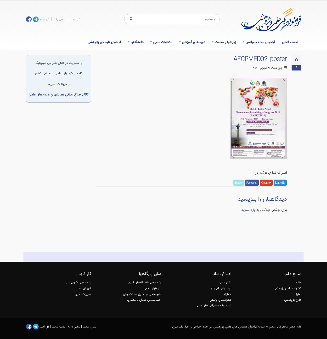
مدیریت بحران (83, 294)
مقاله (298, 282)
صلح (298, 294)
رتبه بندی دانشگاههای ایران (144, 282)
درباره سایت (89, 326)
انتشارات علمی (162, 42)
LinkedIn (280, 182)
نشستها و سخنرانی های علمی (213, 305)
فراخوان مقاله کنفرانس (260, 42)
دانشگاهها (137, 42)
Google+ (266, 182)
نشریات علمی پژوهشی (287, 288)
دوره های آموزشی (193, 42)
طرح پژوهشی (292, 300)
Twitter (238, 182)
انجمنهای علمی (152, 288)
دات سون (177, 326)
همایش (226, 294)
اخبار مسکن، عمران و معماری (144, 300)
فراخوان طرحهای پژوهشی (104, 42)
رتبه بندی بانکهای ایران (78, 282)
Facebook (251, 182)
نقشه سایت (59, 326)
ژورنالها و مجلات (225, 42)
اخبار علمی (225, 282)
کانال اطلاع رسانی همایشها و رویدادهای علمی (58, 95)
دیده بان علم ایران (220, 288)
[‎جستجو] (130, 19)
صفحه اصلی (290, 42)
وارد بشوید (248, 210)
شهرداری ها (84, 288)
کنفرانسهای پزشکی (220, 300)
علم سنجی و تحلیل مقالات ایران (142, 294)
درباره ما (75, 19)
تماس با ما (59, 19)
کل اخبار (45, 19)
